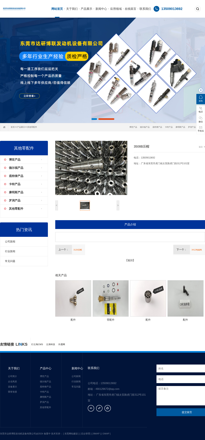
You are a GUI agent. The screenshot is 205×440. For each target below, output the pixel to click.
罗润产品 (192, 127)
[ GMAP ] (106, 433)
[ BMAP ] (96, 433)
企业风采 (12, 381)
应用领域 (116, 8)
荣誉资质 (12, 391)
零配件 (111, 319)
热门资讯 (24, 229)
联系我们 (145, 8)
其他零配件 (32, 127)
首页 (13, 127)
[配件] (73, 298)
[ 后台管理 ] (85, 433)
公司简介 (12, 376)
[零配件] (111, 298)
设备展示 (12, 386)
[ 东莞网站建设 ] (71, 433)
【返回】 (130, 260)
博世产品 (133, 127)
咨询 (201, 101)
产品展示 (86, 8)
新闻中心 (101, 8)
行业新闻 (10, 251)
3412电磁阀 (197, 250)
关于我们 (72, 8)
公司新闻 (10, 241)
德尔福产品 (145, 127)
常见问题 (10, 261)
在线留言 (130, 8)
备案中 (47, 433)
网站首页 (57, 8)
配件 (73, 319)
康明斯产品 (180, 127)
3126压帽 (78, 250)
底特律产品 (157, 127)
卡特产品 (169, 127)
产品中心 (45, 368)
